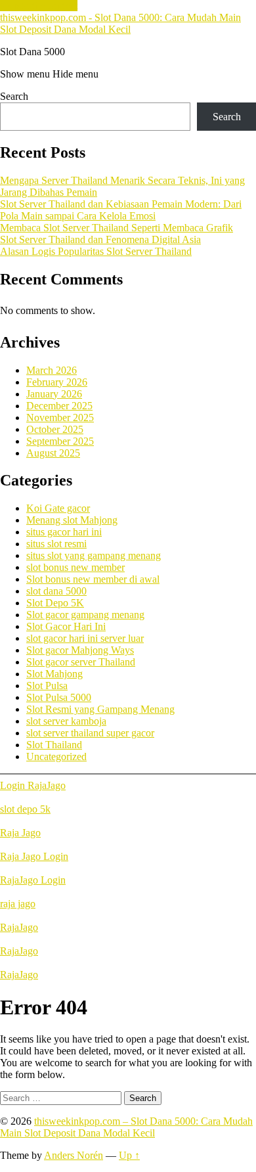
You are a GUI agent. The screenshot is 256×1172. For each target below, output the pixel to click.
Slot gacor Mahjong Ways (80, 650)
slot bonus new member (75, 567)
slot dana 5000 (56, 591)
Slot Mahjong (54, 673)
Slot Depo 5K (55, 602)
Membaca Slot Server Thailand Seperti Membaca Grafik (116, 227)
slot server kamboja (66, 721)
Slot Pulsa (47, 685)
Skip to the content (38, 5)
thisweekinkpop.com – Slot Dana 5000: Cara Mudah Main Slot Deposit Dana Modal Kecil (126, 1127)
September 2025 (60, 441)
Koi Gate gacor (58, 508)
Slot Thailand (54, 744)
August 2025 (53, 453)
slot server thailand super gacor (90, 732)
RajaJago (19, 927)
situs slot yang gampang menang (93, 555)
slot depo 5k (25, 809)
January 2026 (54, 393)
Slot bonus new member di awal (93, 579)
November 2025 (60, 417)
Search (14, 96)
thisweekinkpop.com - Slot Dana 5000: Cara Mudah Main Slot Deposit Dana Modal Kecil (120, 23)
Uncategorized (56, 756)
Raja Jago (20, 832)
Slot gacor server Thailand (80, 661)
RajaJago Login (33, 880)
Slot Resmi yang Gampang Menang (100, 709)
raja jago (17, 903)
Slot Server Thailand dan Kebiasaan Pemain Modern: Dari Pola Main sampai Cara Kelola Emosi (121, 209)
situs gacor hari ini (64, 531)
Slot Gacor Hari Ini (66, 626)
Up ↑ (129, 1155)
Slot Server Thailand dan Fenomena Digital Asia (100, 239)
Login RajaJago (33, 785)
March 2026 (51, 370)
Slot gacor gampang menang (85, 614)
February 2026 (56, 382)
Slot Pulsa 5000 (58, 697)
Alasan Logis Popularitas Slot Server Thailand (96, 251)
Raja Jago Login (34, 856)
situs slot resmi (56, 543)
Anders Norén (73, 1155)
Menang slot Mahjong (71, 520)
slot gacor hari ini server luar (85, 638)
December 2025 (59, 405)
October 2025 (54, 429)
